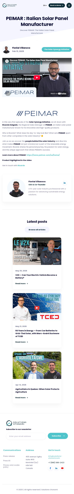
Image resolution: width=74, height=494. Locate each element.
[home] (9, 5)
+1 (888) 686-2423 (56, 462)
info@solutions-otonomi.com (55, 457)
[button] (45, 5)
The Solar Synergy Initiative (56, 49)
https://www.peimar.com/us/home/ (43, 155)
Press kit (6, 461)
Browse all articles (37, 229)
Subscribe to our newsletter (18, 429)
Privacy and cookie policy (11, 466)
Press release (9, 456)
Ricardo (21, 165)
